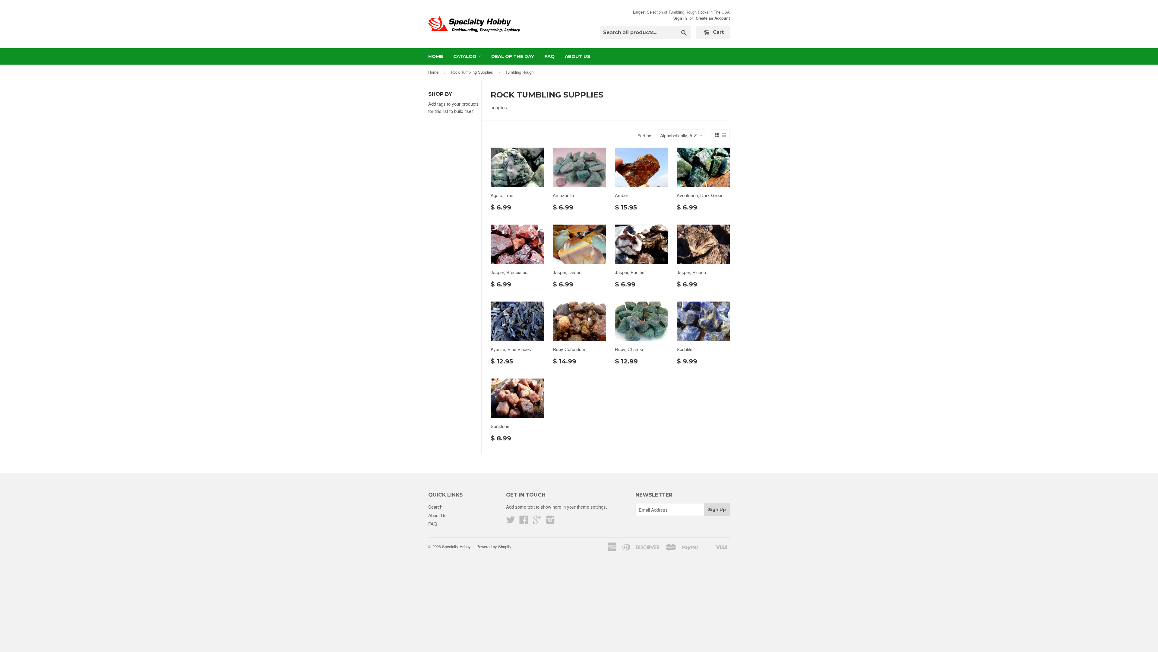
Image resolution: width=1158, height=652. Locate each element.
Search (435, 506)
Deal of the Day (512, 56)
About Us (577, 56)
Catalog (465, 56)
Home (435, 56)
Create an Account (713, 18)
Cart (717, 32)
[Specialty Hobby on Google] (537, 521)
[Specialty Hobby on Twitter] (510, 521)
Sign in (680, 18)
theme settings (591, 506)
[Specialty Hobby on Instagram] (550, 521)
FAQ (549, 56)
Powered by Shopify (493, 546)
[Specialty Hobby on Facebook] (523, 521)
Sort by (644, 136)
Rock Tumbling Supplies (472, 72)
